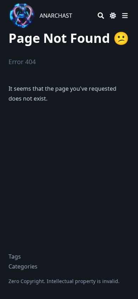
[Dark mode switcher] (113, 15)
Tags (14, 256)
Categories (23, 266)
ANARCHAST (56, 15)
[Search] (101, 15)
